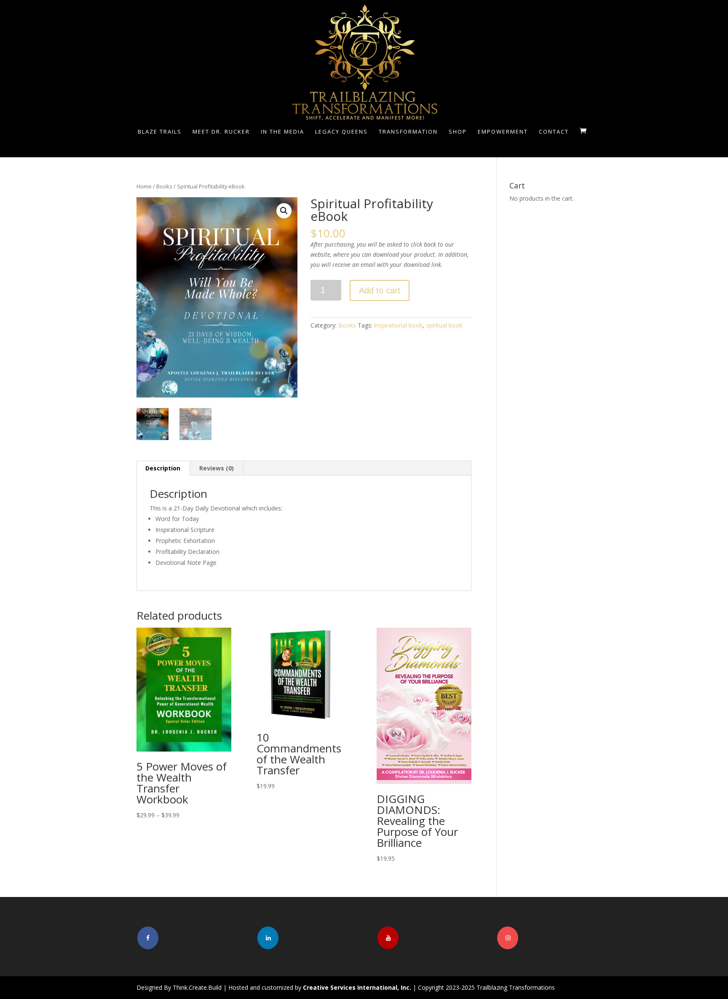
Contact (554, 132)
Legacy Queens (341, 132)
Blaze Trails (160, 132)
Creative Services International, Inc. (357, 987)
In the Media (282, 132)
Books (164, 186)
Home (144, 186)
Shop (458, 132)
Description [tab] (162, 468)
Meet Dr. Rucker (221, 132)
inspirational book (398, 325)
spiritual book (444, 325)
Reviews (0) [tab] (216, 468)
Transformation (408, 132)
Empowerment (503, 132)
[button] (284, 210)
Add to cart (379, 290)
